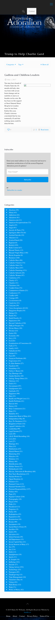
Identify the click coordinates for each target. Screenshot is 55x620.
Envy (11, 338)
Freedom (12, 366)
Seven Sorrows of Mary (17, 544)
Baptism (12, 242)
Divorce (12, 330)
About (15, 616)
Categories (10, 64)
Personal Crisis (14, 484)
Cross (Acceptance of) (17, 308)
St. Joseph (12, 559)
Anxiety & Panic (15, 230)
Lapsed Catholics (15, 426)
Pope (10, 494)
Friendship (13, 368)
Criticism (12, 305)
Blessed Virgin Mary (16, 252)
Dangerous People (15, 310)
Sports (11, 557)
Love (11, 439)
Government (13, 386)
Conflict (12, 295)
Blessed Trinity (14, 250)
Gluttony (12, 381)
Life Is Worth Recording (17, 436)
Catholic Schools (15, 273)
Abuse (11, 212)
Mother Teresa (14, 466)
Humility (12, 413)
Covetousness (14, 300)
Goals (11, 383)
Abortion (12, 210)
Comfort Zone (14, 288)
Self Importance (14, 539)
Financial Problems (16, 358)
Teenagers (12, 572)
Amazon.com (13, 220)
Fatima (11, 353)
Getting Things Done (16, 378)
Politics (11, 491)
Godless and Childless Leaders (21, 74)
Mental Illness (14, 451)
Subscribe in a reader (14, 190)
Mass (11, 446)
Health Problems (15, 401)
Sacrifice (12, 529)
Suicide (11, 564)
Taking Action (14, 567)
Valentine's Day (14, 579)
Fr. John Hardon (14, 363)
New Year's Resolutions (17, 474)
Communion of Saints (17, 290)
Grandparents (13, 388)
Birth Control (14, 247)
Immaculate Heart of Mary (18, 416)
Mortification (13, 464)
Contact (32, 11)
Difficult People (14, 325)
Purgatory (12, 509)
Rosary (11, 521)
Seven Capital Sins (15, 542)
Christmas (12, 285)
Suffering (12, 562)
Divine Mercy (14, 328)
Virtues (11, 582)
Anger (11, 227)
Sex (10, 547)
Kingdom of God (15, 423)
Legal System (14, 431)
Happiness (12, 393)
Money (11, 461)
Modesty (12, 459)
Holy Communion (15, 408)
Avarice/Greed (14, 240)
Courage (12, 298)
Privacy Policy (32, 616)
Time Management (15, 577)
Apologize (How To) (16, 232)
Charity (11, 280)
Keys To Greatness (15, 421)
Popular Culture (14, 496)
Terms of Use (44, 616)
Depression (13, 320)
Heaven (11, 403)
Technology (13, 569)
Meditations (13, 449)
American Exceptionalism (18, 222)
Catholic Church (15, 262)
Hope (11, 411)
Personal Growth (15, 486)
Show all (45, 64)
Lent (10, 433)
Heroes (11, 406)
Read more (45, 129)
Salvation (12, 534)
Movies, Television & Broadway (20, 471)
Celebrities (13, 278)
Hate (10, 396)
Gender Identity (14, 376)
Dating (11, 313)
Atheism (12, 237)
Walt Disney (13, 584)
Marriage (12, 444)
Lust (10, 441)
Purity (11, 511)
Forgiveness (13, 361)
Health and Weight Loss (17, 398)
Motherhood (13, 469)
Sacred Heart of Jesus (16, 527)
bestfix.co (27, 612)
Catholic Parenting (15, 270)
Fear (10, 356)
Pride (11, 504)
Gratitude (12, 391)
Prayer (11, 501)
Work (11, 587)
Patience (12, 481)
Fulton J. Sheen (14, 371)
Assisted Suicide (15, 235)
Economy (12, 335)
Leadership (13, 428)
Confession (13, 293)
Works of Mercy (14, 589)
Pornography (13, 499)
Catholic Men (14, 268)
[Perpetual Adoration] (27, 4)
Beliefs (11, 245)
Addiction (12, 215)
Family (11, 348)
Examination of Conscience (19, 343)
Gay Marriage (14, 373)
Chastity (12, 283)
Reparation (13, 516)
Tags (20, 64)
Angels (11, 225)
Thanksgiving (14, 574)
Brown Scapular (14, 255)
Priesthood (13, 506)
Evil (10, 340)
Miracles (12, 456)
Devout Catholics (15, 323)
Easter (11, 333)
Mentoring (13, 454)
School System (14, 537)
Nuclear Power (14, 476)
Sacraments (13, 524)
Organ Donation (14, 479)
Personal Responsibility (17, 489)
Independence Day (15, 418)
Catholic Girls (14, 265)
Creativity (12, 303)
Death (11, 315)
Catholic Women (15, 275)
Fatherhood (13, 351)
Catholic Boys (14, 260)
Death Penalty (14, 318)
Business (12, 257)
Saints (11, 532)
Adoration (12, 217)
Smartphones (13, 554)
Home (8, 616)
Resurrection (13, 519)
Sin (10, 549)
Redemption (13, 514)
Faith (11, 345)
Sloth (11, 552)
